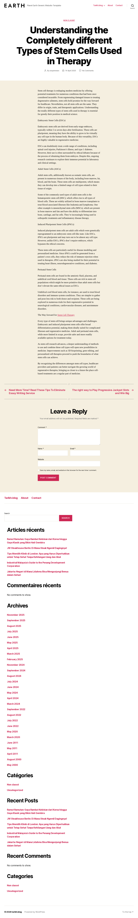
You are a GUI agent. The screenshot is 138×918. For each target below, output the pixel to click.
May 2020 (12, 731)
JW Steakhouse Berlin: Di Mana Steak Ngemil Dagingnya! (37, 548)
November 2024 (16, 665)
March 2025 (13, 653)
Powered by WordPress (34, 912)
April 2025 (12, 648)
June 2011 (12, 742)
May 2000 (12, 765)
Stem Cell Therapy (66, 315)
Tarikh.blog (98, 5)
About (110, 5)
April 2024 (12, 698)
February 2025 (15, 659)
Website (41, 459)
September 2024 (16, 670)
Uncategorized (15, 790)
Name (41, 449)
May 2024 (12, 692)
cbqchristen (54, 71)
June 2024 (13, 687)
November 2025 (15, 615)
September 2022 (16, 709)
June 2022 (13, 726)
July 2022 (12, 720)
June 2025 (13, 637)
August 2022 (14, 715)
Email (72, 449)
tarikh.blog (17, 912)
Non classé (69, 20)
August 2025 (14, 626)
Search (7, 513)
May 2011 (12, 748)
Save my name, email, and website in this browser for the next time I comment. (68, 470)
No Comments (88, 71)
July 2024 (12, 681)
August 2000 (14, 759)
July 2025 (12, 631)
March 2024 (13, 704)
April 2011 (12, 753)
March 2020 (13, 737)
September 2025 (16, 620)
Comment (42, 427)
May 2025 (12, 642)
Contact (119, 5)
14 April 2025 (70, 71)
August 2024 (14, 676)
